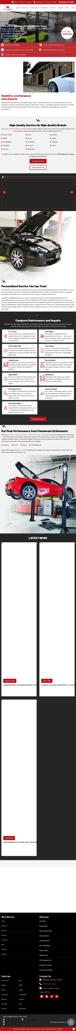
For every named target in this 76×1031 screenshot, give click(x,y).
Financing (60, 7)
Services (24, 7)
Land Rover (31, 142)
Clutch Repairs (44, 936)
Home (3, 921)
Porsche (6, 149)
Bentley (54, 135)
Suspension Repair (45, 965)
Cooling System (44, 941)
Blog (2, 944)
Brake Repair (43, 926)
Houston (6, 445)
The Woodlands (36, 445)
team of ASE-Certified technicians (16, 129)
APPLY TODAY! (57, 1029)
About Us (18, 7)
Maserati (55, 142)
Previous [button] (4, 192)
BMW (5, 138)
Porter (16, 445)
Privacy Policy (23, 1016)
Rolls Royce (31, 149)
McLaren (30, 145)
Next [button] (71, 192)
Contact (73, 7)
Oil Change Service (45, 960)
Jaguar (54, 138)
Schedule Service (11, 36)
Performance (44, 7)
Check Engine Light (45, 931)
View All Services (38, 167)
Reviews (67, 7)
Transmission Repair (46, 970)
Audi (29, 135)
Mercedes (6, 145)
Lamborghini (7, 142)
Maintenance (43, 955)
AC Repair (42, 921)
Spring (24, 445)
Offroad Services (34, 7)
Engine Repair (43, 950)
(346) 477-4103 (67, 2)
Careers (3, 935)
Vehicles (52, 7)
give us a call (20, 450)
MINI (53, 145)
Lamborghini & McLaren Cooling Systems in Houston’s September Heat (35, 685)
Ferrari (30, 138)
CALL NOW (45, 1029)
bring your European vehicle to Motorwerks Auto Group (27, 435)
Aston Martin (7, 135)
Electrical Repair (44, 945)
